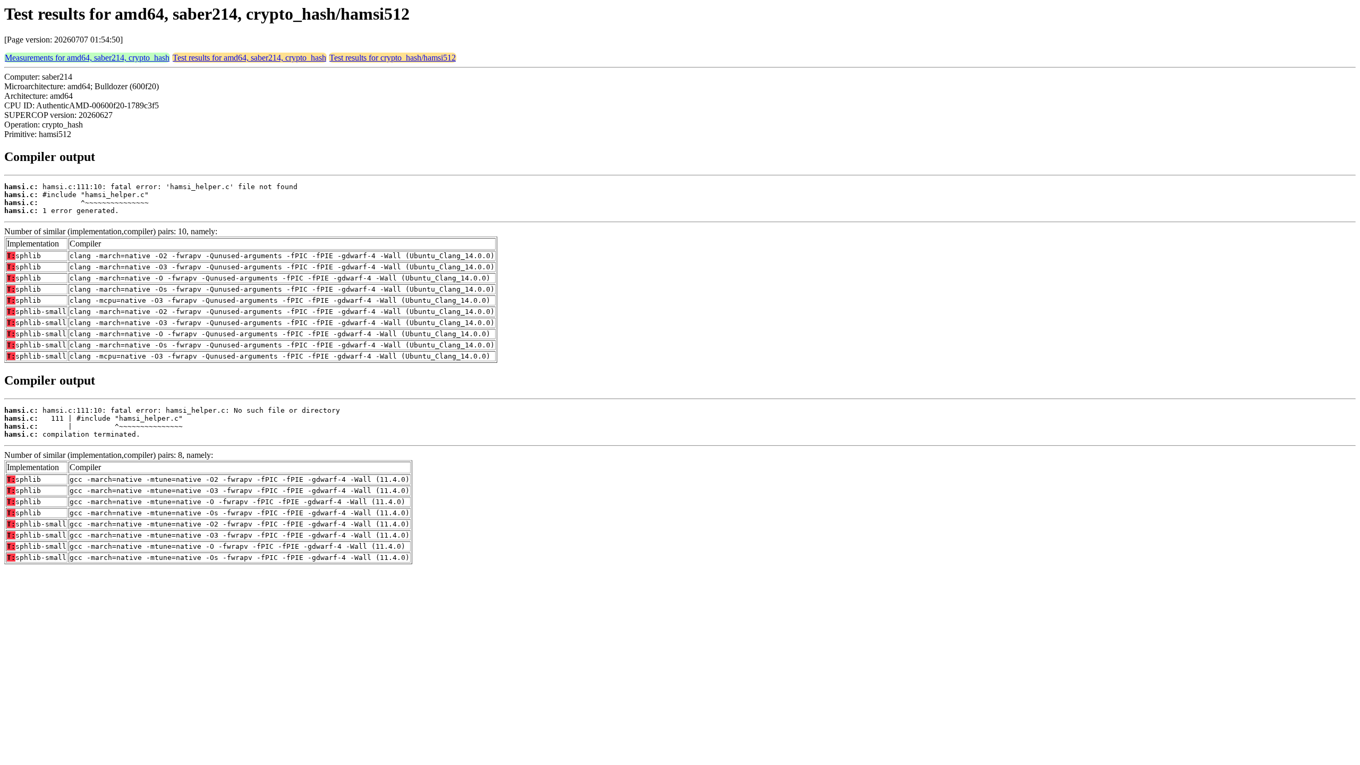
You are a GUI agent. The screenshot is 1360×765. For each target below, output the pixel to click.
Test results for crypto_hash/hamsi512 (392, 57)
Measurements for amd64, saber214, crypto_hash (87, 57)
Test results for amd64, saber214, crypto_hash (249, 57)
